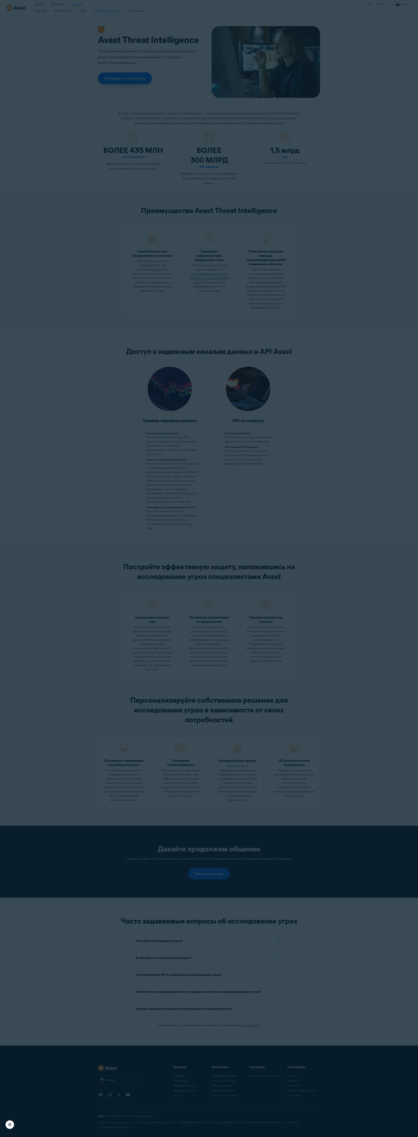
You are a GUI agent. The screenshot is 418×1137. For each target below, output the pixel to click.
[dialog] (209, 568)
